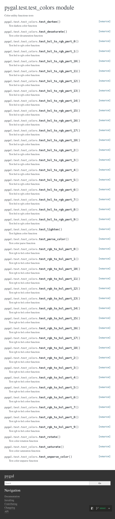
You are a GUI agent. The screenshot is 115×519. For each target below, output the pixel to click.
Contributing (10, 503)
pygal (9, 476)
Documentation (12, 496)
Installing (9, 500)
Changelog (9, 507)
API (6, 511)
